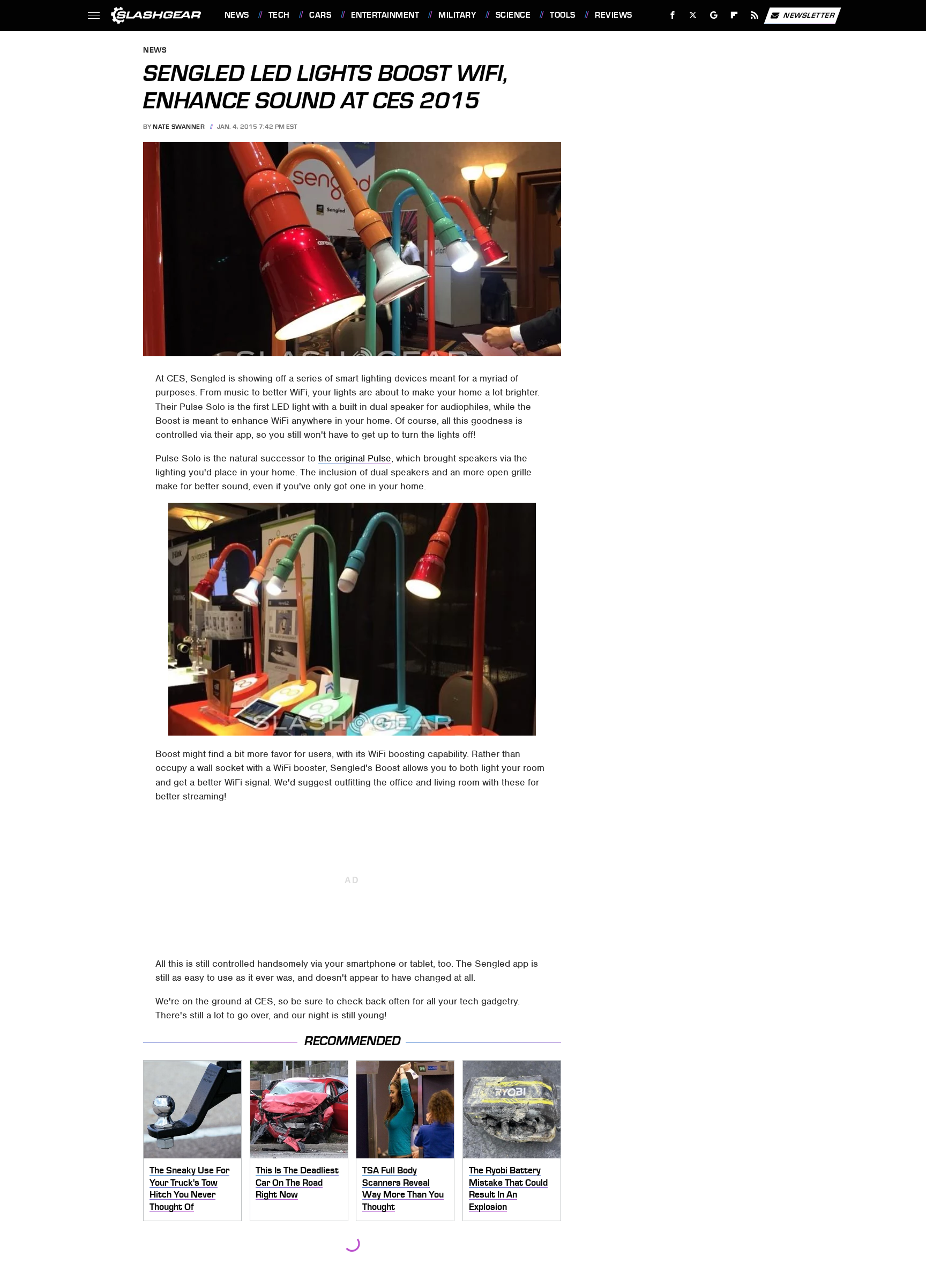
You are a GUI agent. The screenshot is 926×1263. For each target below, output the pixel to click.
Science (513, 15)
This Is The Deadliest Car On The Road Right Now (297, 1182)
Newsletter (809, 15)
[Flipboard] (734, 15)
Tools (562, 15)
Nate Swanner (179, 126)
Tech (279, 15)
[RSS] (754, 15)
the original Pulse (354, 458)
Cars (320, 15)
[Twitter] (692, 15)
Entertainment (385, 15)
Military (457, 15)
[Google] (713, 15)
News (237, 15)
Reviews (613, 15)
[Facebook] (673, 15)
